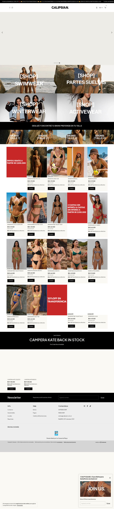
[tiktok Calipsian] (90, 406)
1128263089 (61, 413)
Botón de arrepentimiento (70, 442)
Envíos (34, 409)
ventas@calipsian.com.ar (65, 416)
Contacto (10, 409)
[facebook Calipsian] (87, 406)
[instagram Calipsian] (84, 406)
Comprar (31, 188)
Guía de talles (11, 413)
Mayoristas (10, 419)
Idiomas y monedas (13, 427)
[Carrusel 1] (28, 79)
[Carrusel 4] (85, 107)
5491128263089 (62, 409)
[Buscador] (12, 7)
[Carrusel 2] (85, 79)
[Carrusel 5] (57, 32)
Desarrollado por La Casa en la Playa (57, 438)
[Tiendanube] (100, 442)
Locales (10, 416)
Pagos (34, 413)
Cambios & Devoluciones (39, 416)
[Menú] (9, 7)
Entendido (20, 505)
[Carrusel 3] (28, 107)
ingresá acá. (60, 442)
